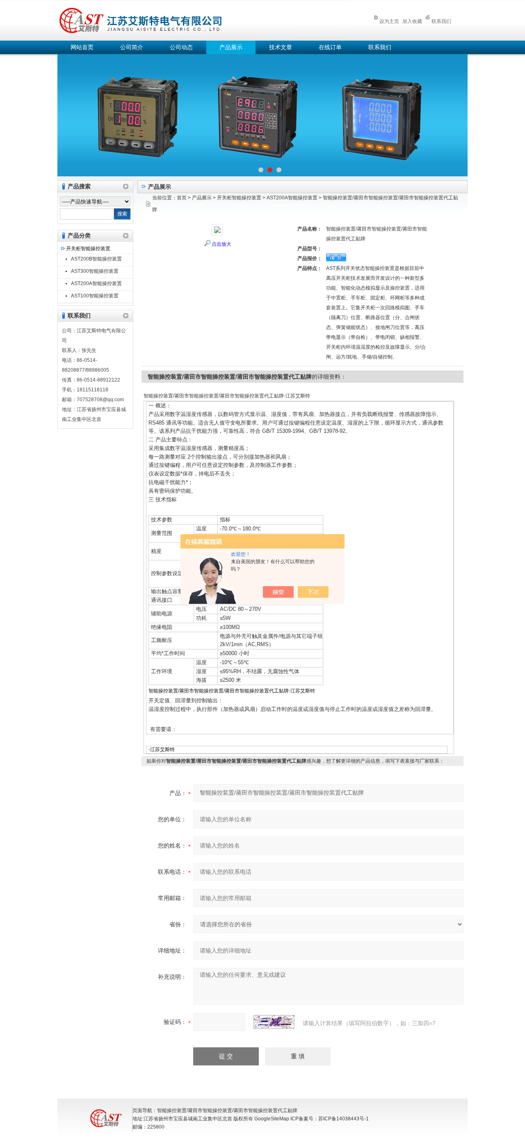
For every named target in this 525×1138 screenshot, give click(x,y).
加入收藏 (412, 21)
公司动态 (181, 47)
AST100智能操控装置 (95, 296)
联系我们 (441, 21)
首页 (182, 198)
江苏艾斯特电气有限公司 (201, 19)
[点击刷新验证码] (273, 1022)
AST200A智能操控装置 (96, 283)
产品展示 (230, 47)
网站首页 (82, 47)
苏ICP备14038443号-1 (343, 1119)
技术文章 (280, 47)
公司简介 (131, 47)
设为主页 (389, 21)
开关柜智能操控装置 (88, 248)
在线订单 (330, 47)
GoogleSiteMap (271, 1119)
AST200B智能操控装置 (96, 259)
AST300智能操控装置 (95, 271)
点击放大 (221, 244)
